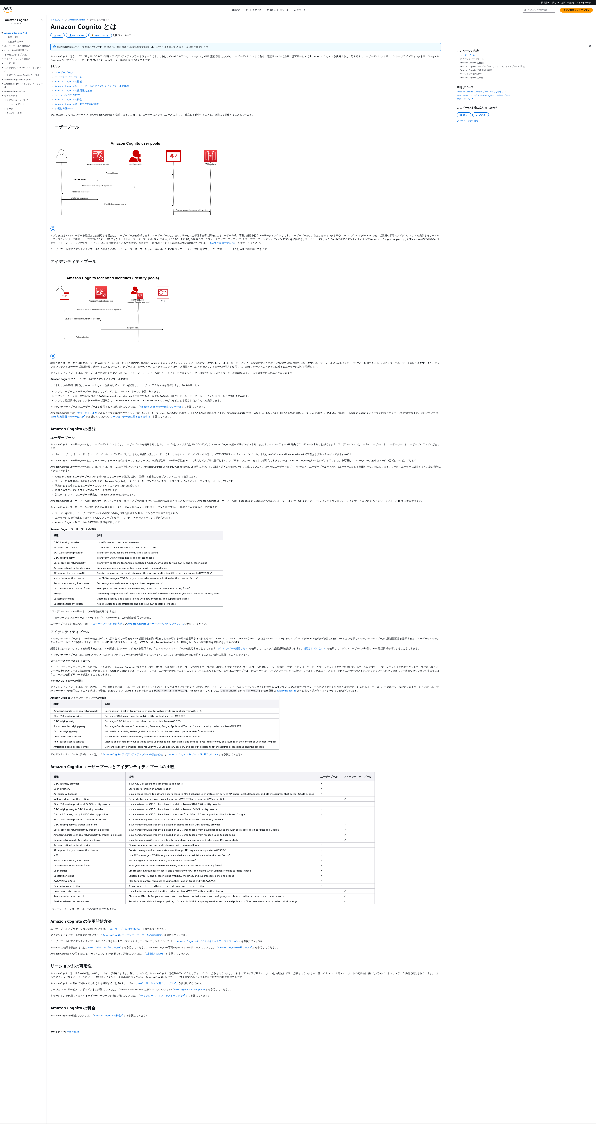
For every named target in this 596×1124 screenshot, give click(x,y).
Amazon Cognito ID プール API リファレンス (194, 754)
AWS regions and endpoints (189, 989)
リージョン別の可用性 (67, 94)
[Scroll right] (308, 10)
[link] (99, 19)
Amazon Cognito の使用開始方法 (73, 90)
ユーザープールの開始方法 (107, 623)
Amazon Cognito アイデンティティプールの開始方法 (132, 754)
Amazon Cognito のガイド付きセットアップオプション (208, 941)
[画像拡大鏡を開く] (52, 228)
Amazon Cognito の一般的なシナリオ (161, 406)
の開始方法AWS (64, 108)
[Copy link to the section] (48, 127)
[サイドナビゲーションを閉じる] (42, 19)
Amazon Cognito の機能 (68, 81)
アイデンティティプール (68, 76)
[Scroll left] (229, 10)
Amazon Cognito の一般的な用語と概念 (77, 103)
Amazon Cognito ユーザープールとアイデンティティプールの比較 (92, 85)
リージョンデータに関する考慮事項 (130, 416)
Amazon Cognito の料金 (68, 99)
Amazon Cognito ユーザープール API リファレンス (155, 623)
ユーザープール (63, 72)
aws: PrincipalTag (286, 690)
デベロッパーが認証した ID (233, 648)
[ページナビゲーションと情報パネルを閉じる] (590, 45)
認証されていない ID (315, 648)
